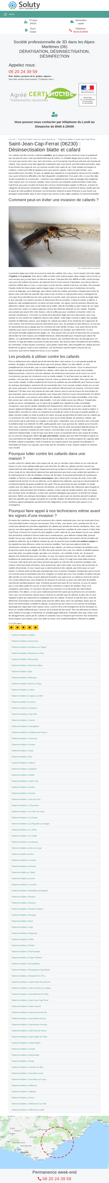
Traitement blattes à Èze (21, 757)
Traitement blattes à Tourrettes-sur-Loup (28, 1079)
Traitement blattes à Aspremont (24, 641)
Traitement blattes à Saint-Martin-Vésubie (29, 1024)
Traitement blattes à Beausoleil (24, 659)
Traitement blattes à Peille (22, 939)
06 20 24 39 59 (81, 32)
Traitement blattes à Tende (22, 1061)
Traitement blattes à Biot (21, 671)
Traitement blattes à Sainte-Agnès (26, 1043)
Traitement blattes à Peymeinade (25, 951)
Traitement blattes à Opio (22, 927)
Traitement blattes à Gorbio (23, 787)
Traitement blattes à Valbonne (24, 1085)
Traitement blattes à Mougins (23, 915)
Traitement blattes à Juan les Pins (26, 799)
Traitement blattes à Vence (22, 1097)
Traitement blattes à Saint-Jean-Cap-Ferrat (29, 1000)
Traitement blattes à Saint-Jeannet (26, 1006)
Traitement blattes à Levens (23, 878)
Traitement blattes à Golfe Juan (24, 781)
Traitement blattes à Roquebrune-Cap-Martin (30, 970)
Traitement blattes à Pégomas (24, 933)
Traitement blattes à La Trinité (24, 830)
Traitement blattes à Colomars (24, 738)
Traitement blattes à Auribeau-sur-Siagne (29, 647)
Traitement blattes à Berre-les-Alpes (26, 665)
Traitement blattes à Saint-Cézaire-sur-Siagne (31, 988)
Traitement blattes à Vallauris (23, 1091)
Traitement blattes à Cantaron (24, 708)
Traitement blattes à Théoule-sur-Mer (27, 1067)
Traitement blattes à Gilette (22, 775)
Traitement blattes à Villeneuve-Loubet (27, 1110)
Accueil (12, 139)
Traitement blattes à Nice (22, 921)
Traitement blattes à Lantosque (24, 842)
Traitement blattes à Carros (23, 720)
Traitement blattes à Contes (23, 744)
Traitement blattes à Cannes (23, 702)
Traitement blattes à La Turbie (24, 836)
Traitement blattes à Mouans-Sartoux (27, 909)
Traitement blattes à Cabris (23, 690)
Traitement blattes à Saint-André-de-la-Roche (30, 982)
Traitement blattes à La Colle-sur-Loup (27, 811)
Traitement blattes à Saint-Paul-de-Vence (29, 1030)
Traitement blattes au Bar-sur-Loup (26, 848)
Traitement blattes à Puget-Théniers (26, 957)
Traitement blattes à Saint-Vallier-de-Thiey (29, 1037)
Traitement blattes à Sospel (23, 1049)
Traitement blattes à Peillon (23, 945)
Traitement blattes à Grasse (23, 793)
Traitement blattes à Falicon (23, 763)
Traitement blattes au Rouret (23, 866)
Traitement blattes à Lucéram (24, 884)
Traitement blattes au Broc (22, 854)
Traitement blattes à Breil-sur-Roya (26, 683)
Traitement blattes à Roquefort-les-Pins (28, 976)
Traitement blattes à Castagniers (25, 726)
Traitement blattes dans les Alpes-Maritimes (36, 139)
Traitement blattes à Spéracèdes (25, 1055)
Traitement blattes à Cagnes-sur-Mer (27, 696)
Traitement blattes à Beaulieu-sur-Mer (27, 653)
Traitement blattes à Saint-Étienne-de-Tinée (30, 994)
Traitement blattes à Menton (23, 897)
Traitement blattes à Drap (22, 750)
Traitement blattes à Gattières (24, 769)
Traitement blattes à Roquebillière (25, 964)
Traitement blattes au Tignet (23, 872)
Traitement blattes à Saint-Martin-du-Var (28, 1018)
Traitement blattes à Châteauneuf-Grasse (29, 732)
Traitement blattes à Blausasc (24, 677)
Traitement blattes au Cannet (23, 860)
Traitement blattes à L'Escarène (25, 805)
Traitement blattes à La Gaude (24, 817)
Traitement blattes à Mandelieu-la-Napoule (29, 890)
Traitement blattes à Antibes (23, 635)
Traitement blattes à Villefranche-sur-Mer (29, 1104)
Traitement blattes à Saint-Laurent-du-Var (29, 1012)
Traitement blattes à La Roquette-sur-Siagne (30, 824)
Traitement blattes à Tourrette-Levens (27, 1073)
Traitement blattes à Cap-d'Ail (24, 714)
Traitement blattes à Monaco (23, 903)
